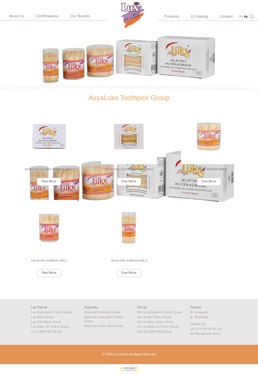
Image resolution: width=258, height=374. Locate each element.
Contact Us (197, 324)
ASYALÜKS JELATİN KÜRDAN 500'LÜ (129, 169)
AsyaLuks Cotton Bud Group (103, 326)
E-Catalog (199, 17)
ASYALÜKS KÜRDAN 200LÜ (129, 260)
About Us (17, 16)
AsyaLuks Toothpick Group (102, 312)
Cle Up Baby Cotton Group (155, 322)
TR (241, 17)
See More (49, 181)
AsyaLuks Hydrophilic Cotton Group (104, 319)
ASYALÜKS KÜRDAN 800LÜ (209, 169)
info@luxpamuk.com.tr (205, 334)
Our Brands (80, 16)
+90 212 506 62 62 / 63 (206, 329)
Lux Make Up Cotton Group (50, 326)
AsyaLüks (91, 307)
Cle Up (142, 307)
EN (246, 17)
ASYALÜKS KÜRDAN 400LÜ (49, 260)
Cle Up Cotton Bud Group (154, 331)
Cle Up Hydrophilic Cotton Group (159, 312)
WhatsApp (201, 317)
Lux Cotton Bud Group (46, 331)
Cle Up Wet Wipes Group (154, 317)
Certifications (47, 16)
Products (171, 17)
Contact (226, 17)
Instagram (201, 312)
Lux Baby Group (42, 317)
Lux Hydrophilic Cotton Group (51, 312)
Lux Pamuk (39, 307)
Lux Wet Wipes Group (46, 322)
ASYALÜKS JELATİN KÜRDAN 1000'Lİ (49, 169)
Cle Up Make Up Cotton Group (158, 326)
